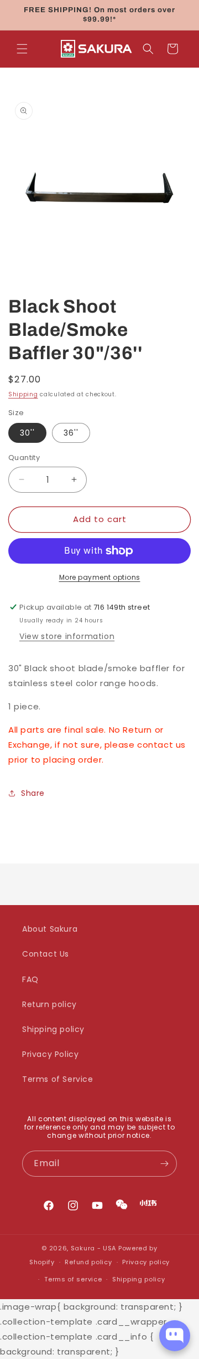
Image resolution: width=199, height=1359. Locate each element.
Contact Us (45, 953)
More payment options (99, 577)
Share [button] (33, 793)
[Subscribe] (164, 1164)
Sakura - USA (93, 1248)
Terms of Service (57, 1079)
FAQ (30, 979)
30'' (27, 432)
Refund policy (88, 1262)
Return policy (49, 1004)
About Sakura (49, 928)
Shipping (23, 394)
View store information (66, 636)
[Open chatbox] (174, 1335)
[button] (22, 49)
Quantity (24, 457)
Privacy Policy (50, 1054)
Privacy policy (146, 1262)
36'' (71, 432)
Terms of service (73, 1279)
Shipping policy (53, 1029)
